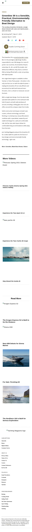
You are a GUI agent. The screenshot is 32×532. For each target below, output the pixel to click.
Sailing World (5, 499)
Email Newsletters (6, 475)
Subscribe (4, 440)
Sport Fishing (5, 503)
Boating (3, 494)
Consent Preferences (6, 465)
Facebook (4, 477)
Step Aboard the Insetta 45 (11, 281)
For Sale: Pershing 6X (11, 382)
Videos (4, 12)
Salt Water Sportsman (7, 501)
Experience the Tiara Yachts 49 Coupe (15, 241)
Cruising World (5, 496)
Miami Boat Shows (17, 146)
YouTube (4, 484)
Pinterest (4, 482)
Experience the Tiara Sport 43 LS (14, 213)
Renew (3, 443)
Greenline (8, 146)
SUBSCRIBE (26, 2)
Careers (3, 463)
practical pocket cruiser (21, 57)
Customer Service (6, 448)
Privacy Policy (5, 455)
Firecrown (8, 523)
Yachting (4, 508)
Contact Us (4, 460)
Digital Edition (5, 445)
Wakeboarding (5, 506)
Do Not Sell (4, 467)
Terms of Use (5, 458)
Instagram (4, 479)
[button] (8, 40)
